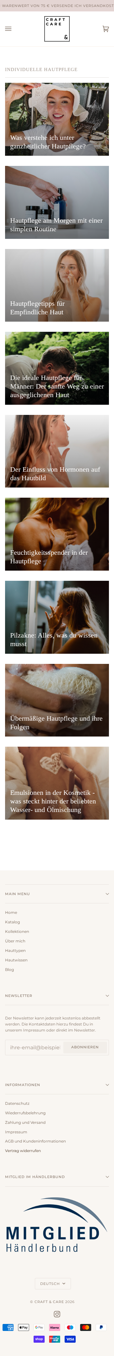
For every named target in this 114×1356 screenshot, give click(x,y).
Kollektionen (17, 931)
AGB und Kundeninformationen (35, 1141)
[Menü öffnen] (14, 28)
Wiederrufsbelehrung (25, 1113)
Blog (9, 969)
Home (11, 912)
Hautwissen (16, 960)
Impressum (16, 1132)
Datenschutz (17, 1103)
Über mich (15, 941)
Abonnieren (85, 1047)
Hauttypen (15, 950)
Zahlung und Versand (25, 1122)
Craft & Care (49, 1302)
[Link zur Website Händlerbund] (57, 1255)
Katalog (12, 922)
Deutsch (50, 1283)
